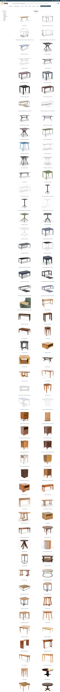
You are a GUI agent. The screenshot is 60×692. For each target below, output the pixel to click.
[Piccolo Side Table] (24, 559)
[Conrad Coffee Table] (47, 345)
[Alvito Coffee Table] (24, 331)
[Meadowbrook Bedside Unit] (24, 416)
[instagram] (52, 0)
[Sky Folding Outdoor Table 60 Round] (47, 203)
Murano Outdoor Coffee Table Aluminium (24, 395)
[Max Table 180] (24, 175)
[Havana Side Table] (24, 487)
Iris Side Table (47, 523)
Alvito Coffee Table (24, 338)
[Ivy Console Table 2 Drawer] (47, 658)
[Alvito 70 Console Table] (47, 317)
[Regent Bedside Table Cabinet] (24, 473)
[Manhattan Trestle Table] (24, 47)
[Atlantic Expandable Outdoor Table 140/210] (24, 104)
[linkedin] (58, 0)
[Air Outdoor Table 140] (24, 61)
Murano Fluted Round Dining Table (47, 409)
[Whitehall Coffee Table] (47, 530)
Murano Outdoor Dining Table (24, 409)
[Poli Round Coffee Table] (47, 587)
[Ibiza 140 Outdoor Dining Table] (24, 118)
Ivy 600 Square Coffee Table (24, 622)
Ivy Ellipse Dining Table (47, 636)
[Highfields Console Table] (47, 644)
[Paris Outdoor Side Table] (47, 175)
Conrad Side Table (24, 366)
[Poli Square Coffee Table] (24, 601)
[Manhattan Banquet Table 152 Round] (47, 18)
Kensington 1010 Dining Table (24, 537)
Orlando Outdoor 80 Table (47, 82)
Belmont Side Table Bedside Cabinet (24, 437)
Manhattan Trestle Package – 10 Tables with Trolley (47, 39)
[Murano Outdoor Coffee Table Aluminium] (24, 388)
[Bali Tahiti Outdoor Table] (47, 246)
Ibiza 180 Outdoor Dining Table (47, 125)
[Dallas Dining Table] (47, 686)
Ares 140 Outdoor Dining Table (47, 96)
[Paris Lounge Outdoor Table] (24, 189)
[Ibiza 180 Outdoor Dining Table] (47, 118)
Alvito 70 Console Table (47, 324)
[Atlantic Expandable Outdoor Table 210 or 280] (47, 104)
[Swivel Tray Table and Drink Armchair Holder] (24, 303)
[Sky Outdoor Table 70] (24, 217)
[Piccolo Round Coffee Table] (47, 573)
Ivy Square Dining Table (24, 636)
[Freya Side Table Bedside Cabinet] (24, 459)
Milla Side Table (47, 622)
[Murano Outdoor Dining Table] (24, 402)
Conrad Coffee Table (48, 352)
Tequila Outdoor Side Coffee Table (47, 267)
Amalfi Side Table (24, 551)
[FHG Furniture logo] (4, 2)
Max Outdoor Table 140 (47, 153)
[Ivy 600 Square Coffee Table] (24, 615)
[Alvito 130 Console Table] (24, 317)
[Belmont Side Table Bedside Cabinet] (24, 431)
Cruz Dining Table (47, 366)
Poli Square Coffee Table (24, 608)
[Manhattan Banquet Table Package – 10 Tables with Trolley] (24, 33)
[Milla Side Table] (47, 615)
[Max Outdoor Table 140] (47, 146)
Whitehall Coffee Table (47, 537)
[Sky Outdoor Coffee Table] (24, 246)
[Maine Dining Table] (47, 672)
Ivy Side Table (24, 679)
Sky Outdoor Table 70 (24, 224)
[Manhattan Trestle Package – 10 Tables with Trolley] (47, 33)
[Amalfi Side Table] (24, 544)
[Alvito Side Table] (47, 331)
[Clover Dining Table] (24, 686)
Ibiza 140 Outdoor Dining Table (24, 125)
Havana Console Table (47, 494)
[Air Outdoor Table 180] (47, 61)
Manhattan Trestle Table (24, 54)
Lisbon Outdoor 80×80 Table (24, 153)
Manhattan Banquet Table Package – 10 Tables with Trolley (24, 39)
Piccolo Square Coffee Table (24, 594)
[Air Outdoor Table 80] (47, 47)
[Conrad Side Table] (24, 360)
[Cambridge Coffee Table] (47, 559)
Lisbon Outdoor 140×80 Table (47, 139)
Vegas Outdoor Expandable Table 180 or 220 (47, 295)
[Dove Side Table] (47, 388)
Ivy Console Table (24, 665)
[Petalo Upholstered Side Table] (47, 544)
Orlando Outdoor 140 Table (24, 82)
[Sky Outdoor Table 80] (47, 217)
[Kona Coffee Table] (24, 573)
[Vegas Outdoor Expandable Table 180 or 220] (47, 288)
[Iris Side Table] (47, 516)
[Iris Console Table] (24, 502)
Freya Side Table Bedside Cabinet (24, 466)
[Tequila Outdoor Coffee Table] (24, 274)
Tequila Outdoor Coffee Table (24, 281)
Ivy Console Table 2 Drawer (47, 665)
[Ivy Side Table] (24, 672)
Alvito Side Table (47, 338)
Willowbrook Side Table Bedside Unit (47, 480)
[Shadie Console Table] (47, 303)
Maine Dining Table (47, 679)
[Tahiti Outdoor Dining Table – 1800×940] (24, 260)
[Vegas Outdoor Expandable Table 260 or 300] (24, 288)
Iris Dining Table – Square (24, 523)
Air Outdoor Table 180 (47, 68)
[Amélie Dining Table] (24, 374)
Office (4, 17)
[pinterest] (55, 0)
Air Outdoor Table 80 (47, 54)
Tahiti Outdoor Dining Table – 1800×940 (24, 267)
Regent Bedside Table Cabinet (24, 480)
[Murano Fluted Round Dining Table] (47, 402)
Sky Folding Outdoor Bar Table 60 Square (24, 210)
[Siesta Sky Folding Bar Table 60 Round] (47, 189)
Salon (4, 20)
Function (4, 15)
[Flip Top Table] (24, 18)
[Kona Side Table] (47, 601)
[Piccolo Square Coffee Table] (24, 587)
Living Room (5, 16)
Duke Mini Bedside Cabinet (48, 437)
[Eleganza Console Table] (24, 644)
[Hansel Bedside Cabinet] (47, 459)
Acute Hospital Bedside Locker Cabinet (47, 423)
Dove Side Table (47, 395)
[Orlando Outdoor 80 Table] (47, 75)
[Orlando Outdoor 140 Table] (24, 75)
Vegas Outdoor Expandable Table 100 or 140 (47, 281)
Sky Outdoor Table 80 (47, 224)
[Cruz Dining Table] (47, 360)
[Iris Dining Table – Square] (24, 516)
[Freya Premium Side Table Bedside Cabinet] (47, 445)
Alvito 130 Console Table (24, 324)
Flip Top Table (24, 25)
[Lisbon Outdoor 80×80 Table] (24, 146)
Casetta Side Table (24, 352)
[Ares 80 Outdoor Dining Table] (24, 90)
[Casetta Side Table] (24, 345)
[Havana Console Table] (47, 487)
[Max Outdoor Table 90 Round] (47, 161)
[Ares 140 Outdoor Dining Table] (47, 90)
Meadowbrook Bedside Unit (24, 423)
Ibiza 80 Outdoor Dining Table (24, 139)
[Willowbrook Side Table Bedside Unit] (47, 473)
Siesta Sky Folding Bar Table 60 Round (47, 196)
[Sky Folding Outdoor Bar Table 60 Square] (24, 203)
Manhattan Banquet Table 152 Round (47, 25)
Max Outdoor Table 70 (24, 167)
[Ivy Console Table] (24, 658)
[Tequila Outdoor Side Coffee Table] (47, 260)
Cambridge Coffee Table (47, 565)
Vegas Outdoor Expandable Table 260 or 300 (24, 295)
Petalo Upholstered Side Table (47, 551)
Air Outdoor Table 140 (24, 68)
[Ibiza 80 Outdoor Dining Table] (24, 132)
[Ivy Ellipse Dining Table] (47, 630)
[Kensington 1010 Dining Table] (24, 530)
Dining (4, 14)
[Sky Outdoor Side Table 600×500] (47, 232)
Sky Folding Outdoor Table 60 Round (47, 210)
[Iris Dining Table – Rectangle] (47, 502)
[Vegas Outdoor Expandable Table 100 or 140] (47, 274)
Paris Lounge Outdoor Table (24, 196)
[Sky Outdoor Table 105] (24, 232)
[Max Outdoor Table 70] (24, 161)
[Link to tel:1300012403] (1, 0)
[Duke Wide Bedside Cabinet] (24, 445)
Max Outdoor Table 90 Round (47, 167)
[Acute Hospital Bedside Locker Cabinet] (47, 416)
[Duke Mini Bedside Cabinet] (47, 431)
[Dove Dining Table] (47, 374)
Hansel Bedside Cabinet (47, 466)
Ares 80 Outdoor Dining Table (24, 96)
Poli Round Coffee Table (47, 594)
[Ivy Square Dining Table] (24, 630)
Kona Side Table (47, 608)
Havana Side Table (24, 494)
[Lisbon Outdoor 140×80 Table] (47, 132)
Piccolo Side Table (24, 565)
